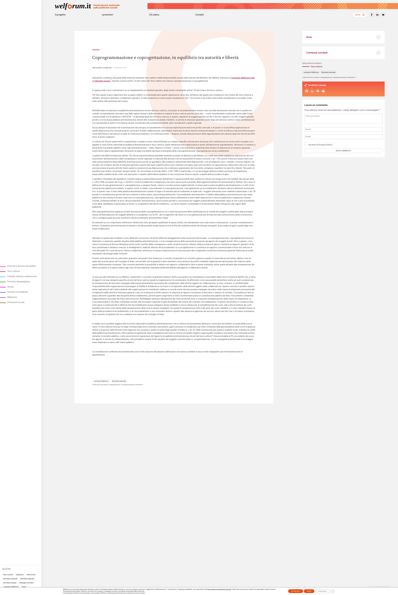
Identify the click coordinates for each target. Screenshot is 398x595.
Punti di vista (31, 575)
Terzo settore (13, 271)
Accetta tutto (295, 591)
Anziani (10, 286)
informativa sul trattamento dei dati (219, 589)
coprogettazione (114, 384)
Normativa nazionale (10, 579)
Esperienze (20, 575)
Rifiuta (309, 591)
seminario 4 (139, 384)
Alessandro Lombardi (102, 67)
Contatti (199, 14)
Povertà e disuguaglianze (18, 281)
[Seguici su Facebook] (371, 14)
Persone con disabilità (17, 292)
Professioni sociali (15, 302)
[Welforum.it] (20, 1)
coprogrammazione (127, 384)
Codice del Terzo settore (100, 384)
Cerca (357, 15)
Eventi (24, 587)
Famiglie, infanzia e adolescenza (22, 276)
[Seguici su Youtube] (383, 14)
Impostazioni (322, 591)
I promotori (107, 14)
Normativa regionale (27, 579)
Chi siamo (154, 14)
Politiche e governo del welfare (21, 266)
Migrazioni (12, 297)
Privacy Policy (325, 144)
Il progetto (60, 14)
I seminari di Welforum (11, 587)
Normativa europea (9, 583)
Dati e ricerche (8, 575)
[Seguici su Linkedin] (377, 14)
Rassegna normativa (26, 583)
